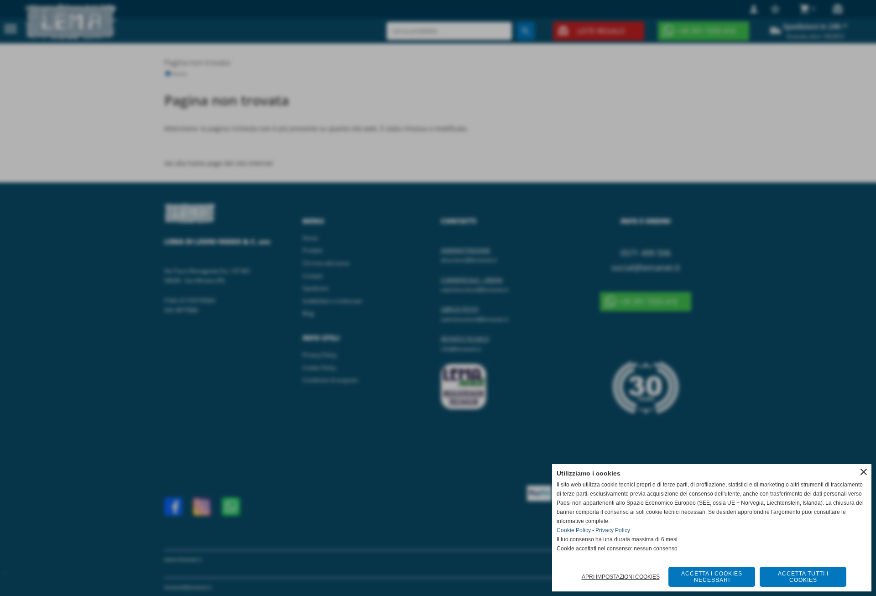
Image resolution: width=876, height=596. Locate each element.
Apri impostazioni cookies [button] (621, 577)
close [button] (863, 471)
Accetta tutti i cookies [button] (803, 576)
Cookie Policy (574, 530)
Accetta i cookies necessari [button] (711, 576)
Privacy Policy (612, 530)
